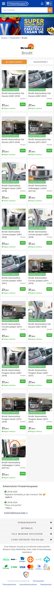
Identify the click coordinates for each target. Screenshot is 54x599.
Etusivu (4, 38)
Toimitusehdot (38, 581)
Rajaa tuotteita (15, 61)
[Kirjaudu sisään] (41, 3)
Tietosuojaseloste (9, 584)
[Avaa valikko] (3, 3)
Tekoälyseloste (46, 584)
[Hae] (50, 10)
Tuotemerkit (15, 38)
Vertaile (22, 98)
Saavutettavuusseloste (28, 584)
